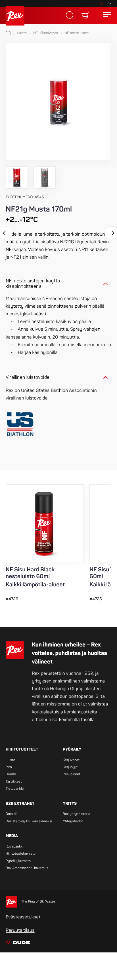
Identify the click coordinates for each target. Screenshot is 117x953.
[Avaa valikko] (107, 15)
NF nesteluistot (77, 33)
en (109, 4)
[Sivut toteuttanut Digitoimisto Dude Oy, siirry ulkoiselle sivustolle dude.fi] (18, 943)
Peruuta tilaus (20, 930)
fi (101, 4)
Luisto (22, 33)
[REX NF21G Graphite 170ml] (58, 102)
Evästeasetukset (23, 917)
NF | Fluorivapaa (45, 33)
